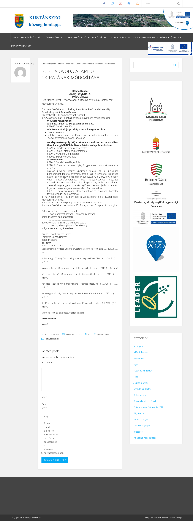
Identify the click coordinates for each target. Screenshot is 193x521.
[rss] (137, 3)
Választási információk (141, 37)
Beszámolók (139, 358)
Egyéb (136, 364)
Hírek (135, 377)
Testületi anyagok (141, 425)
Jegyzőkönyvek (140, 383)
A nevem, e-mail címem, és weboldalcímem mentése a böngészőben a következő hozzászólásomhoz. (49, 438)
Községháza (102, 37)
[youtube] (120, 3)
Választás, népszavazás (145, 438)
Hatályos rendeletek (52, 339)
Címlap (15, 37)
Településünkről (31, 37)
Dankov (156, 517)
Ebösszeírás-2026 (21, 46)
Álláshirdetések (140, 352)
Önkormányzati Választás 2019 (148, 407)
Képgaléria (120, 37)
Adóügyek (138, 346)
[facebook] (104, 3)
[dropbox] (129, 3)
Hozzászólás (46, 364)
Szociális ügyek (140, 419)
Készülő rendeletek (142, 389)
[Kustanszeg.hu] (37, 21)
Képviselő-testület (79, 37)
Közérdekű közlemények (144, 401)
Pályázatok (138, 413)
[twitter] (112, 3)
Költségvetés (139, 395)
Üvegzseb (138, 432)
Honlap (44, 416)
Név (44, 397)
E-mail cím (44, 406)
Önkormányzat (54, 37)
